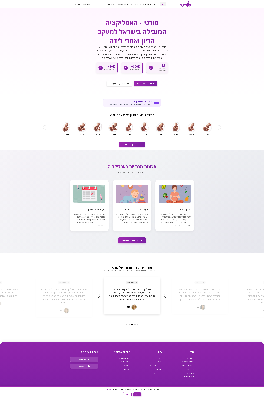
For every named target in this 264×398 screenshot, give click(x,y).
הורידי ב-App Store (144, 83)
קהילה (156, 4)
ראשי (162, 4)
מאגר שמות (86, 4)
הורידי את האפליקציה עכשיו (132, 240)
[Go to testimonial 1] (137, 324)
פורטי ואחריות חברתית (123, 358)
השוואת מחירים (111, 4)
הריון (160, 358)
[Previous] (219, 127)
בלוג (101, 4)
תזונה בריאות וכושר (156, 365)
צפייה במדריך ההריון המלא (132, 144)
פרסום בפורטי (125, 362)
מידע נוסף (108, 389)
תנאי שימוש (126, 365)
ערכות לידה (190, 369)
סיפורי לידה (158, 369)
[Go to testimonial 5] (126, 324)
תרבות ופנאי (158, 373)
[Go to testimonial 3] (132, 324)
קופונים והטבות (123, 4)
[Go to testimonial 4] (129, 324)
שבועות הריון (147, 4)
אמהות (160, 362)
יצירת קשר (126, 369)
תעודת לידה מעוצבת (187, 365)
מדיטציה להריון (136, 4)
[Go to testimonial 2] (135, 324)
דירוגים (95, 4)
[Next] (45, 127)
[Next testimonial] (166, 295)
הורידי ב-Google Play (118, 83)
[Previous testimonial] (97, 295)
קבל (137, 394)
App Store (82, 359)
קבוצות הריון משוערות (187, 362)
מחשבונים (77, 4)
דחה (127, 394)
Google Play (82, 366)
